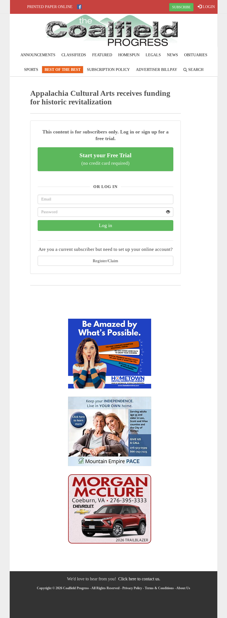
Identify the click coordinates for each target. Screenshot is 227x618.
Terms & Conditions (159, 588)
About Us (183, 588)
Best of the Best (63, 70)
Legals (153, 55)
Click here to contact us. (139, 578)
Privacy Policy (132, 588)
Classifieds (73, 55)
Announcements (37, 55)
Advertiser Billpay (156, 70)
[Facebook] (79, 7)
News (172, 55)
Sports (31, 70)
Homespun (129, 55)
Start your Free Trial (105, 159)
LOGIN (208, 7)
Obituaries (195, 55)
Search (195, 70)
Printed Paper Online (50, 7)
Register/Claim (105, 260)
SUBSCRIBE (181, 7)
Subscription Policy (108, 70)
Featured (102, 55)
